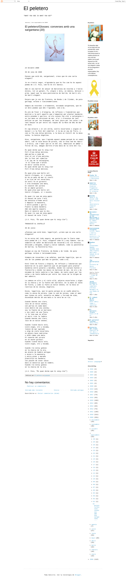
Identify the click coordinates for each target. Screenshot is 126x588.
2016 (92, 397)
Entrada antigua (77, 390)
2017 (92, 395)
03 (94, 496)
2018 (92, 392)
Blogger (78, 575)
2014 (92, 403)
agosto (94, 524)
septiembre (95, 435)
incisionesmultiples (94, 229)
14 (94, 473)
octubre (95, 429)
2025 (92, 372)
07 (94, 487)
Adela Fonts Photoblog (94, 273)
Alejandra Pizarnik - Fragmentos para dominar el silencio (94, 188)
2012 (92, 409)
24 (94, 447)
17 (94, 465)
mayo (94, 538)
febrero (95, 550)
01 (94, 501)
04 (94, 493)
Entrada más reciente (34, 390)
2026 (92, 369)
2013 (92, 406)
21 (94, 456)
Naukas (92, 242)
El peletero (36, 8)
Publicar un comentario (36, 386)
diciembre (95, 420)
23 (94, 450)
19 (94, 459)
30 (94, 439)
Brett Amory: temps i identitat (94, 303)
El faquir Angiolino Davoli (93, 222)
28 (94, 445)
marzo (94, 545)
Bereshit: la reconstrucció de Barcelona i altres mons (94, 215)
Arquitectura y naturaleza (94, 177)
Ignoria (93, 183)
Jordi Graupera (93, 282)
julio (94, 529)
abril (94, 541)
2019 (92, 389)
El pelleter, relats (93, 311)
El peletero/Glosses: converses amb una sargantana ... (96, 512)
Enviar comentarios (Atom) (48, 393)
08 (94, 484)
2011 (92, 412)
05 (94, 490)
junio (94, 533)
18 (94, 462)
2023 (92, 378)
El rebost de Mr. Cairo (93, 299)
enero (94, 554)
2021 (92, 383)
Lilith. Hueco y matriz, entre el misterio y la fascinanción (95, 234)
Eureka (92, 196)
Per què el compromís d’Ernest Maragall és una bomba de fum (94, 289)
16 (94, 467)
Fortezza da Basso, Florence (94, 266)
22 (94, 453)
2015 (92, 400)
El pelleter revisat (94, 320)
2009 (92, 417)
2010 (92, 414)
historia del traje (93, 328)
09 (94, 482)
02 (94, 499)
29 (94, 442)
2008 (92, 559)
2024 (92, 375)
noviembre (95, 424)
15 (94, 470)
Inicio (56, 390)
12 (94, 476)
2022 (92, 380)
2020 (92, 386)
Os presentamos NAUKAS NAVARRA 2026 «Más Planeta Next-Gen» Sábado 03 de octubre (94, 250)
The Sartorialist (94, 262)
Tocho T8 (93, 175)
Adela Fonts (94, 323)
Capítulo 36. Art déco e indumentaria (94, 332)
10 (94, 479)
